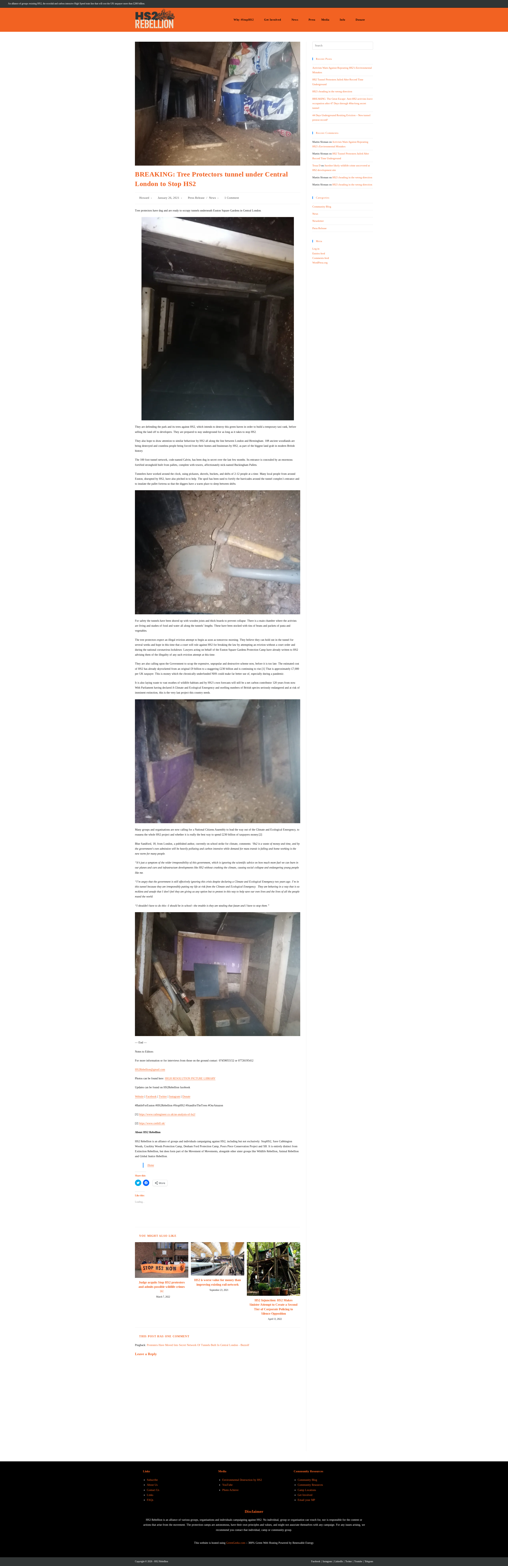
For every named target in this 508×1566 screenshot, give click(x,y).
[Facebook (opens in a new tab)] (476, 4)
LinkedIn (338, 1561)
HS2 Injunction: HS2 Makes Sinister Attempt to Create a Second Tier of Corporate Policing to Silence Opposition (273, 1307)
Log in (315, 248)
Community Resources (310, 1484)
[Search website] (372, 20)
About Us (152, 1484)
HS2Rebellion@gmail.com (150, 1069)
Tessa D (316, 165)
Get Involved (305, 1495)
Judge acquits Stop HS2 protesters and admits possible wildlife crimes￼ (162, 1287)
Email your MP (306, 1499)
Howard (144, 197)
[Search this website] (342, 45)
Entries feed (318, 253)
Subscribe (152, 1479)
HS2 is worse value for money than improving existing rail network (217, 1282)
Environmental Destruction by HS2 (242, 1479)
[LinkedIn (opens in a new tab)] (487, 4)
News (212, 197)
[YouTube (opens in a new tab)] (493, 4)
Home (150, 1165)
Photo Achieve (230, 1490)
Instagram (174, 1096)
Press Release (196, 197)
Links (150, 1495)
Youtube (358, 1561)
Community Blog (321, 206)
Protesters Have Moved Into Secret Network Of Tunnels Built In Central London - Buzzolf (198, 1345)
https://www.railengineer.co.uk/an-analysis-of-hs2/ (167, 1114)
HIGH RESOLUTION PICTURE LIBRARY (190, 1078)
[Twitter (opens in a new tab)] (470, 4)
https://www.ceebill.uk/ (152, 1123)
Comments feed (320, 258)
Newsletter (318, 220)
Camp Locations (307, 1490)
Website (139, 1096)
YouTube (227, 1484)
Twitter (163, 1096)
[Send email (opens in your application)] (498, 4)
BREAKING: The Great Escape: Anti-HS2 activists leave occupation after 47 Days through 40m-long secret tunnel (342, 103)
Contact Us (153, 1490)
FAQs (150, 1499)
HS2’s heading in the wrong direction (332, 91)
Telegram (369, 1561)
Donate (186, 1096)
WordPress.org (320, 262)
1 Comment (231, 197)
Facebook (151, 1096)
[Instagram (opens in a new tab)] (482, 4)
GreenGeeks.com (235, 1542)
